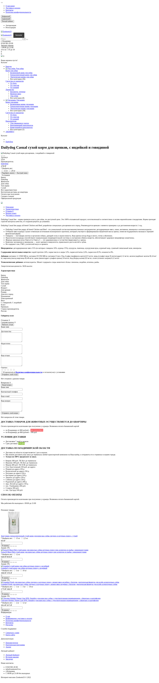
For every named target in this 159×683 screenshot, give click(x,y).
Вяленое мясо (15, 94)
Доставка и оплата (13, 8)
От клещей (14, 87)
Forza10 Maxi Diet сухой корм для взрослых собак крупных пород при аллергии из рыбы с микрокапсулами (43, 552)
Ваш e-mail (5, 396)
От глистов (14, 85)
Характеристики (12, 209)
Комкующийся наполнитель (21, 127)
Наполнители (11, 121)
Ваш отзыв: (5, 356)
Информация (6, 612)
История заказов (12, 657)
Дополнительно (7, 639)
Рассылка (9, 625)
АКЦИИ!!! (10, 132)
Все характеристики (9, 190)
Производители (12, 643)
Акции (8, 647)
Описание (10, 207)
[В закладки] (13, 546)
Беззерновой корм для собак (21, 73)
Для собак (19, 69)
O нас (8, 616)
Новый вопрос (7, 385)
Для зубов (14, 96)
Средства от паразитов (15, 81)
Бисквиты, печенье (17, 92)
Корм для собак (12, 71)
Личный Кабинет (12, 655)
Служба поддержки (8, 629)
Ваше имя (5, 387)
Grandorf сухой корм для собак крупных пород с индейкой (24, 568)
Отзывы (9, 211)
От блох (13, 83)
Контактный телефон (9, 392)
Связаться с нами (12, 633)
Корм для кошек (12, 102)
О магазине (10, 6)
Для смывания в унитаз (19, 123)
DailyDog (9, 142)
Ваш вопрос (5, 401)
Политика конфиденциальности (18, 12)
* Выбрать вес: (7, 168)
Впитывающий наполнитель (21, 125)
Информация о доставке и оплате (19, 618)
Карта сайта (10, 635)
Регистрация (11, 28)
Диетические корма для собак (22, 77)
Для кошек (20, 100)
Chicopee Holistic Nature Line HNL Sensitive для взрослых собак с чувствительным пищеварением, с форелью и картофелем (50, 600)
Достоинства (6, 331)
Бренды (9, 66)
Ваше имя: (5, 327)
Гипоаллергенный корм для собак (23, 75)
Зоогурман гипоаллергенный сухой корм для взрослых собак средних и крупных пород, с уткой (39, 536)
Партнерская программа (15, 645)
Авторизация (11, 25)
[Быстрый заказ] (11, 546)
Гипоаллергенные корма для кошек (24, 106)
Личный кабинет (7, 651)
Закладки (9, 659)
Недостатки (5, 343)
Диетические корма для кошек (22, 108)
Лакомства (10, 90)
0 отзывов (6, 175)
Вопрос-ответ (11, 213)
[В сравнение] (16, 546)
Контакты (9, 10)
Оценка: (4, 368)
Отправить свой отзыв (10, 374)
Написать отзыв (7, 325)
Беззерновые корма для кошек (22, 104)
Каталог (18, 35)
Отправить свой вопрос (10, 413)
